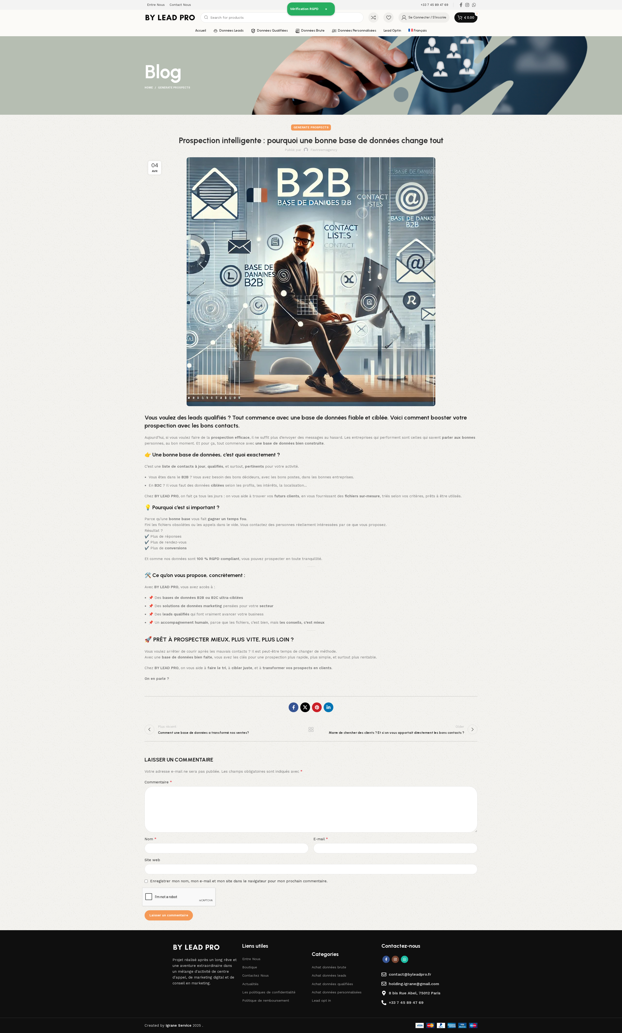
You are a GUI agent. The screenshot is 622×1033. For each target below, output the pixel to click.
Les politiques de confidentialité (268, 992)
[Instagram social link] (467, 5)
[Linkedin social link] (328, 707)
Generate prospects (174, 87)
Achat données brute (329, 967)
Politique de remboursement (265, 1000)
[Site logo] (170, 17)
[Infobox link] (434, 5)
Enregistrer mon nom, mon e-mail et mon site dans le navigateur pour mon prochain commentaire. (239, 881)
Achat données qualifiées (332, 984)
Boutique (249, 967)
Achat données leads (329, 975)
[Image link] (196, 947)
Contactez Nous (255, 975)
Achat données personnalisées (337, 992)
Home (149, 87)
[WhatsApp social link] (474, 5)
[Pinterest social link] (317, 707)
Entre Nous (251, 959)
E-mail (320, 839)
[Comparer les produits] (373, 17)
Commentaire (158, 782)
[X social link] (305, 707)
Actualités (250, 984)
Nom (150, 839)
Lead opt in (321, 1000)
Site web (152, 860)
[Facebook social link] (461, 5)
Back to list (311, 729)
